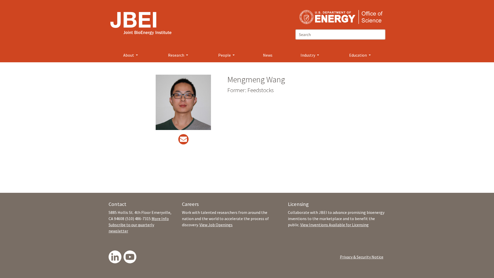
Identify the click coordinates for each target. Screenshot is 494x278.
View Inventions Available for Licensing (334, 224)
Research (176, 55)
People (225, 55)
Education (358, 55)
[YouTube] (129, 256)
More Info (160, 218)
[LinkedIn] (115, 256)
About (129, 55)
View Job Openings (216, 224)
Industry (308, 55)
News (267, 55)
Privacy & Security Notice (361, 256)
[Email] (183, 140)
